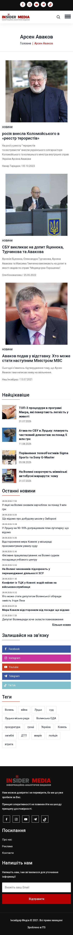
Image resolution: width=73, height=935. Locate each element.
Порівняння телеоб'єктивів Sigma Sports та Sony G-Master (43, 455)
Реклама (7, 846)
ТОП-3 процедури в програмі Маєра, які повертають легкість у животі (43, 412)
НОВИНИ (7, 127)
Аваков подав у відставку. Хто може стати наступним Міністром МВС (36, 358)
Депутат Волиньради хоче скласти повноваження (32, 619)
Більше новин (61, 624)
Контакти (8, 852)
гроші (30, 727)
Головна (25, 43)
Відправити (36, 899)
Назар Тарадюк (11, 166)
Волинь (9, 709)
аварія (38, 735)
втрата (9, 744)
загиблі (9, 735)
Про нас (7, 839)
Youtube (13, 667)
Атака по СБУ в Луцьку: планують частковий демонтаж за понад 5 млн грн (43, 435)
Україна (45, 727)
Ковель (62, 727)
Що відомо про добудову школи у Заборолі (29, 518)
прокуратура (12, 727)
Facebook (14, 649)
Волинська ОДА (46, 718)
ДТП (24, 735)
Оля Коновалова (12, 275)
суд (51, 709)
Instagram (14, 658)
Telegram (14, 676)
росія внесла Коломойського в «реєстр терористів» (31, 135)
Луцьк (38, 709)
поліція (53, 735)
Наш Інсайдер (10, 379)
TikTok (12, 685)
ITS (44, 927)
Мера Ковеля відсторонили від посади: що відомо (35, 610)
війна (24, 709)
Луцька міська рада (17, 718)
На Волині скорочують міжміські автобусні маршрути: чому (43, 474)
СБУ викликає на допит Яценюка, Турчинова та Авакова (33, 249)
